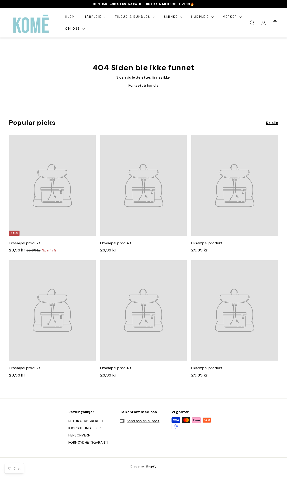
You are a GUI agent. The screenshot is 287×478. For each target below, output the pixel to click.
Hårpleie (93, 17)
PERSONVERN (79, 435)
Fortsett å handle (143, 85)
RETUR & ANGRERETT (86, 421)
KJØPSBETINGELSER (84, 428)
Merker (230, 17)
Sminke (171, 17)
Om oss (73, 29)
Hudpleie (200, 17)
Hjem (70, 17)
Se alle (272, 122)
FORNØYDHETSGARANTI (88, 442)
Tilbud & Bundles (133, 17)
